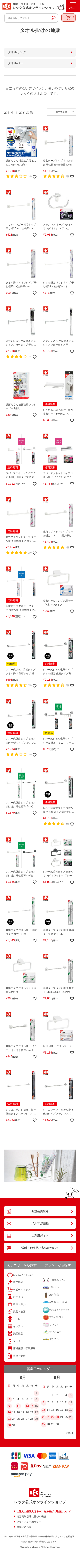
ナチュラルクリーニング (59, 1310)
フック (17, 1341)
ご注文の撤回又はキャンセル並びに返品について (44, 1511)
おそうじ (18, 1296)
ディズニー (55, 1331)
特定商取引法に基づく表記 (31, 1516)
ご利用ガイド (40, 1235)
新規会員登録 (40, 1211)
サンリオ (54, 1324)
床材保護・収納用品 (24, 1348)
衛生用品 (18, 1282)
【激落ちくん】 (57, 1280)
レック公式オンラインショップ (40, 1502)
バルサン (54, 1287)
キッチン (18, 1326)
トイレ (17, 1319)
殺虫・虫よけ (20, 1304)
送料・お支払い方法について (40, 1247)
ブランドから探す (58, 1265)
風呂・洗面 (19, 1311)
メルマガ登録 (40, 1223)
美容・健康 (19, 1355)
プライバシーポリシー (29, 1521)
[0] (68, 17)
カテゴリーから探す (22, 1265)
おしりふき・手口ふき (23, 1275)
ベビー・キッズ (21, 1289)
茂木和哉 (54, 1294)
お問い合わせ (24, 1527)
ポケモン (54, 1339)
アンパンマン (56, 1317)
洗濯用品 (18, 1333)
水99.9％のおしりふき (58, 1302)
